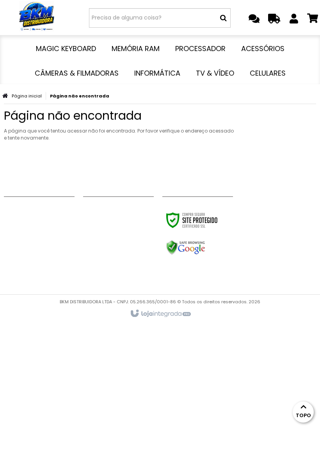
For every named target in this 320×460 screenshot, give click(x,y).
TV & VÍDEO (99, 268)
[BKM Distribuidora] (36, 17)
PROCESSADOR (103, 229)
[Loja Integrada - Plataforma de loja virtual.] (160, 313)
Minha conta (22, 219)
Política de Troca (28, 248)
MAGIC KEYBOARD (108, 209)
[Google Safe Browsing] (202, 247)
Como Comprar (26, 229)
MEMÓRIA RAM (103, 219)
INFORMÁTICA (102, 258)
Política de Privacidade (36, 258)
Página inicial (27, 96)
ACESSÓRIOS (100, 238)
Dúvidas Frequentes (32, 238)
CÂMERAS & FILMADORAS (117, 248)
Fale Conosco (23, 209)
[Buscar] (223, 18)
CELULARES (97, 277)
